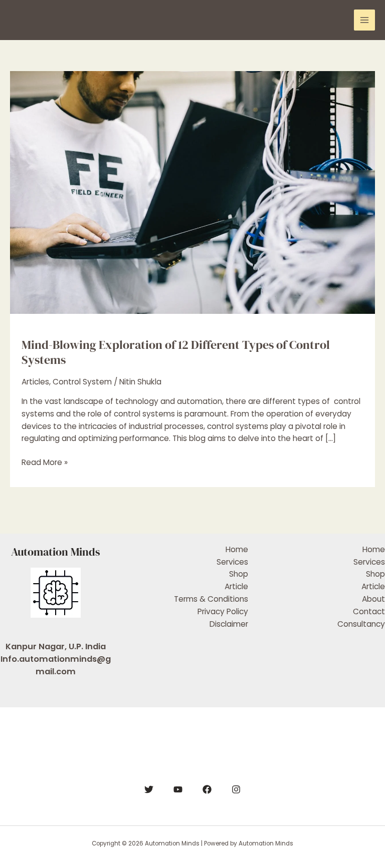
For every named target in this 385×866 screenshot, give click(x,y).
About (373, 599)
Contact (369, 611)
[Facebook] (207, 789)
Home (237, 549)
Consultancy (361, 624)
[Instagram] (236, 789)
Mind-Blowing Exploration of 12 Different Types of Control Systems (176, 352)
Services (232, 562)
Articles (35, 381)
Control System (82, 381)
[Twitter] (148, 789)
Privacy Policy (223, 611)
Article (236, 586)
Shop (238, 574)
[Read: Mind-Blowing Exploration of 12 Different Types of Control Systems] (192, 192)
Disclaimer (229, 624)
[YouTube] (177, 789)
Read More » (45, 462)
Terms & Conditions (211, 599)
